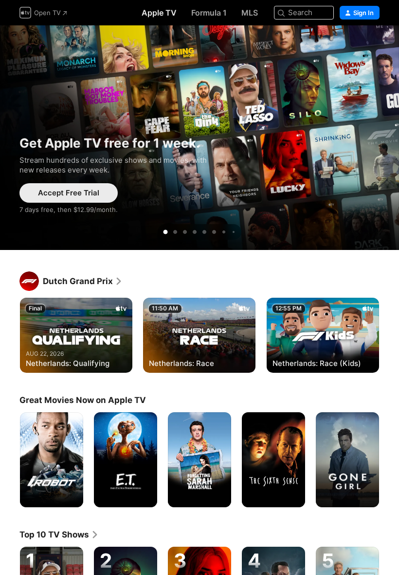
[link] (83, 281)
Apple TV (159, 13)
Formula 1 (209, 13)
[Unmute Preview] (373, 44)
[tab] (165, 232)
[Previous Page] (10, 334)
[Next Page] (389, 334)
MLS (249, 13)
